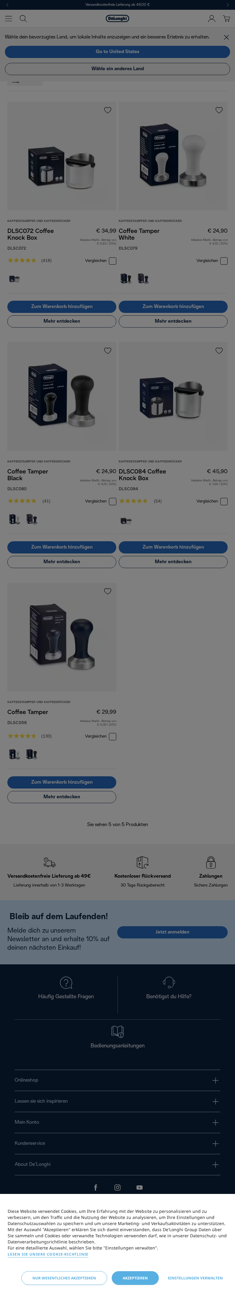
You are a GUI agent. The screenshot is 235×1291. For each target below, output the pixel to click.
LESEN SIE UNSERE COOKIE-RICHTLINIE (48, 1254)
